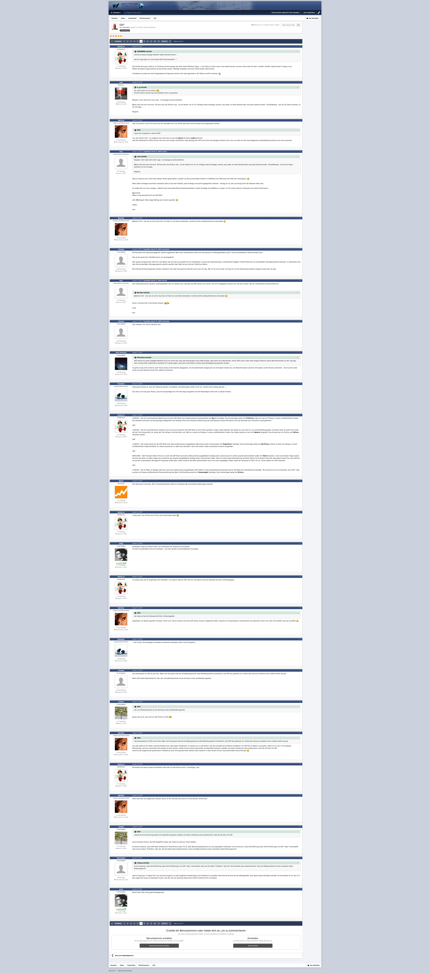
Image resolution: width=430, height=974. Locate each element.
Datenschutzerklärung (125, 971)
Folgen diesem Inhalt (288, 25)
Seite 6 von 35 (178, 41)
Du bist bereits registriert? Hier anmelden (286, 12)
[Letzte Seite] (170, 41)
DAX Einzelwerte (150, 27)
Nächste (164, 41)
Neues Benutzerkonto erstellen (159, 945)
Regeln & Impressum (133, 12)
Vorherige (118, 41)
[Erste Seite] (112, 41)
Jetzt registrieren (309, 12)
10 (155, 41)
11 (158, 41)
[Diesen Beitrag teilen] (300, 46)
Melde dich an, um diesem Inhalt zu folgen (266, 25)
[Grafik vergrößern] (219, 73)
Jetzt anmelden (253, 945)
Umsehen (116, 12)
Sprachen (112, 971)
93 (298, 25)
